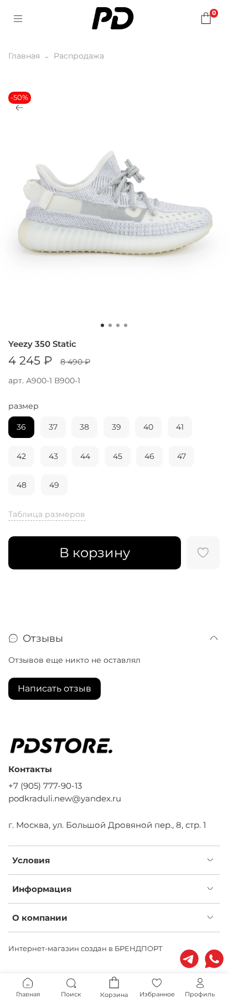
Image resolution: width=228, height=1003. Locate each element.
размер (23, 406)
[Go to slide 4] (125, 325)
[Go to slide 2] (110, 325)
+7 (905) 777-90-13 (45, 785)
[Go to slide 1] (102, 325)
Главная (24, 56)
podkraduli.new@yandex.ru (64, 798)
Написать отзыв (54, 688)
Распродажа (79, 56)
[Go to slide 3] (118, 325)
